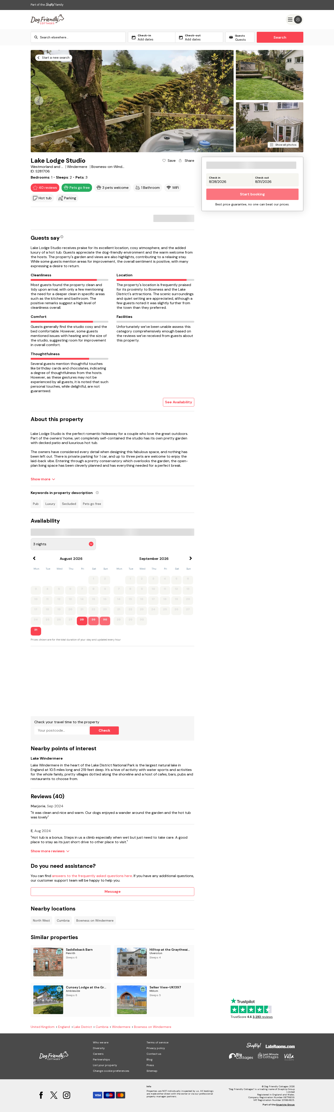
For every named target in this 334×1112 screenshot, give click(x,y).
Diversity (99, 1048)
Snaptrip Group (285, 1104)
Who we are (100, 1042)
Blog (149, 1059)
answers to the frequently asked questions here (92, 875)
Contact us (154, 1054)
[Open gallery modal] (132, 101)
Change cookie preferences (111, 1071)
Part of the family (47, 5)
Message (113, 891)
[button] (224, 100)
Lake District (83, 1027)
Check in (214, 178)
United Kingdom (43, 1027)
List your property (105, 1065)
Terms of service (157, 1042)
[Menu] (294, 19)
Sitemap (152, 1071)
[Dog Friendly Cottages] (47, 19)
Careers (98, 1054)
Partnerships (101, 1059)
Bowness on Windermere (95, 920)
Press (150, 1065)
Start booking (252, 194)
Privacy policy (156, 1048)
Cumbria (63, 920)
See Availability (178, 402)
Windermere (121, 1027)
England (64, 1027)
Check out (262, 178)
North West (41, 920)
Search (280, 37)
